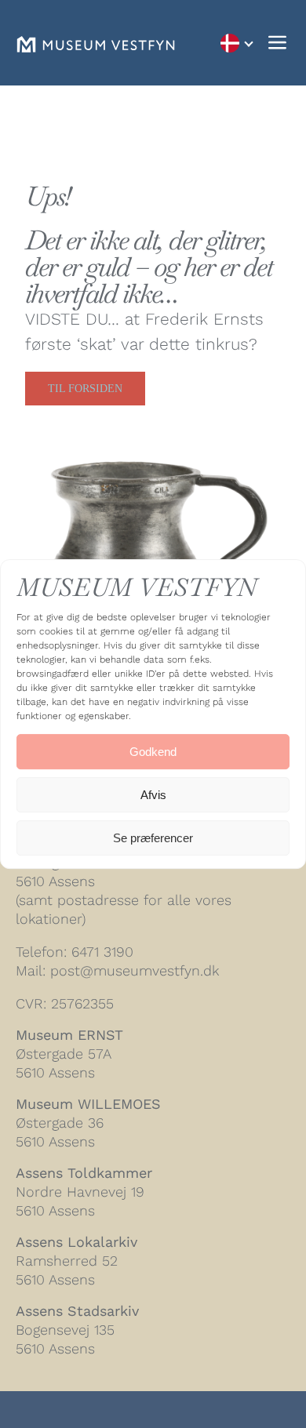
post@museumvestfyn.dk (134, 970)
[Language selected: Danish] (236, 43)
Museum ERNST (69, 1034)
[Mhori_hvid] (96, 44)
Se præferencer (153, 838)
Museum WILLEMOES (88, 1104)
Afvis (153, 794)
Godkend (153, 751)
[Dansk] (236, 43)
